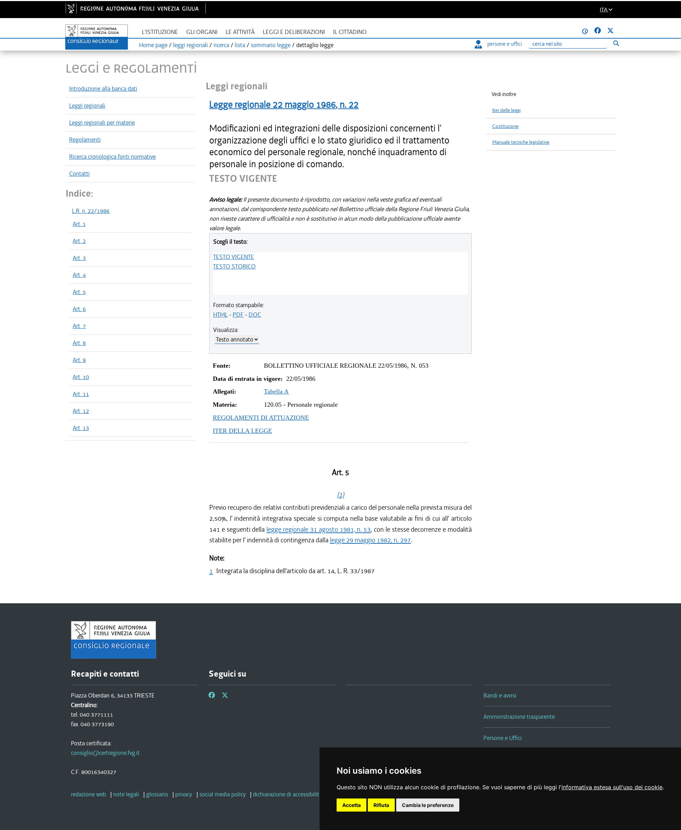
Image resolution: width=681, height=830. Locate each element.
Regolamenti (85, 139)
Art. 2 (79, 241)
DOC (255, 314)
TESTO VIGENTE (233, 257)
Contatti (79, 173)
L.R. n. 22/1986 (91, 211)
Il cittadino (350, 32)
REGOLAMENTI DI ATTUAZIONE (261, 417)
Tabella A (276, 391)
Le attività (240, 32)
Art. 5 (79, 292)
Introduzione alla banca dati (103, 88)
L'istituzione (160, 32)
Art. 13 (81, 428)
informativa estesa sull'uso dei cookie (612, 787)
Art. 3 (79, 258)
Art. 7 (79, 326)
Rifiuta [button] (381, 805)
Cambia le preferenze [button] (428, 805)
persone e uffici (504, 43)
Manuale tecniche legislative (520, 142)
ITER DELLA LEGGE (242, 430)
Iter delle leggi (506, 110)
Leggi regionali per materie (102, 122)
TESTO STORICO (234, 266)
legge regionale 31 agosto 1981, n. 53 (318, 529)
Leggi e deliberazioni (294, 32)
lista (240, 45)
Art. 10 (81, 377)
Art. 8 (79, 343)
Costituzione (505, 126)
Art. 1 (79, 224)
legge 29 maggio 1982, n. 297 (370, 540)
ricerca (221, 45)
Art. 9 (79, 360)
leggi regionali (190, 45)
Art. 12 (81, 411)
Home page (153, 45)
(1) (340, 494)
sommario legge (270, 45)
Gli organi (201, 32)
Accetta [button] (351, 805)
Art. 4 (79, 275)
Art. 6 (79, 309)
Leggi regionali (87, 105)
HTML (220, 314)
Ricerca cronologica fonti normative (112, 156)
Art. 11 (81, 394)
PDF (238, 314)
